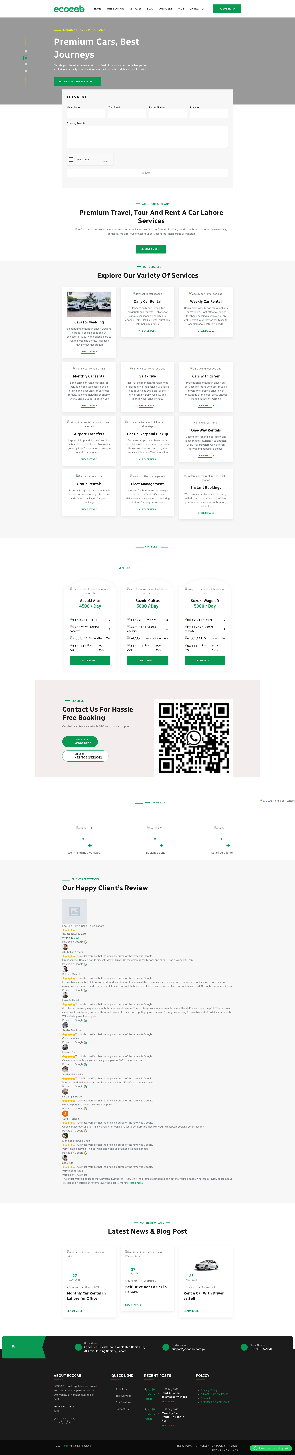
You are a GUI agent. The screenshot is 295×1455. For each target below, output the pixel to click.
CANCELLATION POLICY (215, 1394)
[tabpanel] (147, 60)
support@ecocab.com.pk (188, 1349)
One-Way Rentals (206, 430)
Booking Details (76, 123)
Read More (168, 1401)
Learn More (75, 1311)
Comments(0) (92, 1287)
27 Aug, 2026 (171, 1409)
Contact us (197, 8)
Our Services (123, 1402)
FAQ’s (180, 8)
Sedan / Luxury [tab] (149, 568)
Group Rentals (89, 484)
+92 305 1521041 (227, 8)
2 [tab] (26, 58)
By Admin (74, 1287)
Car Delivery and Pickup (147, 434)
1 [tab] (26, 51)
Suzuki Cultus (147, 600)
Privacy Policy (209, 1390)
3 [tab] (26, 64)
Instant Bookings (206, 487)
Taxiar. (65, 1445)
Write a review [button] (70, 937)
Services (135, 8)
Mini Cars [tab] (124, 568)
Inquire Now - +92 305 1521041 (76, 81)
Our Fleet (165, 8)
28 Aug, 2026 (171, 1389)
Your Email (114, 107)
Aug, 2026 (74, 1277)
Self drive (147, 376)
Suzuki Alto (90, 600)
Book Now (88, 660)
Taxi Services (123, 1395)
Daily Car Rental (147, 301)
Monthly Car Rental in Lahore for (173, 1417)
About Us (121, 1389)
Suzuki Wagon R (205, 600)
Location (195, 107)
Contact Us (122, 1408)
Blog (150, 8)
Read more (136, 1182)
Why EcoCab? (115, 8)
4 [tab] (26, 71)
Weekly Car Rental (206, 301)
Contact (205, 1398)
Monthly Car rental (89, 376)
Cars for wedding (89, 322)
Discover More (150, 249)
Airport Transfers (89, 434)
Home (98, 8)
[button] (271, 1448)
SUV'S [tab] (173, 568)
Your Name (73, 107)
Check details (89, 351)
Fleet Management (147, 484)
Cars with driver (206, 376)
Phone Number (157, 107)
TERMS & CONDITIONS (215, 1402)
